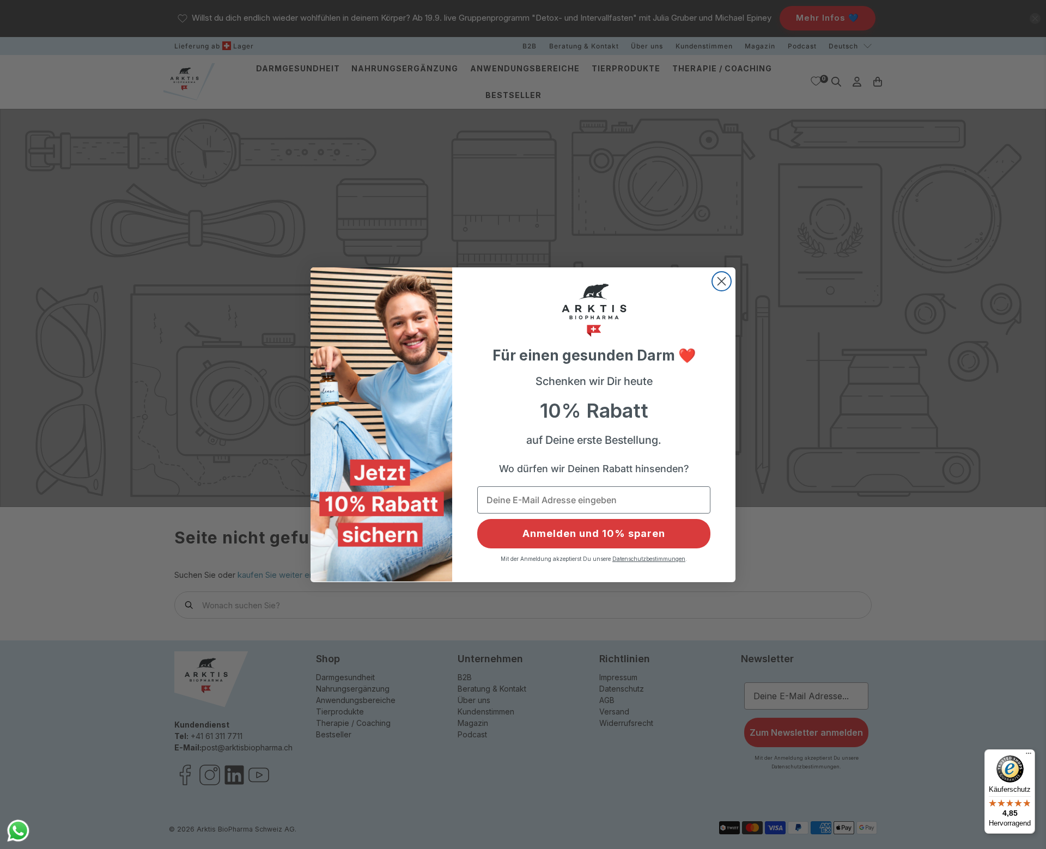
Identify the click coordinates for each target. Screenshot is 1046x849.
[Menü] (1028, 755)
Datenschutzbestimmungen (648, 558)
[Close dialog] (721, 281)
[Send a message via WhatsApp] (18, 831)
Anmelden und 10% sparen (593, 533)
